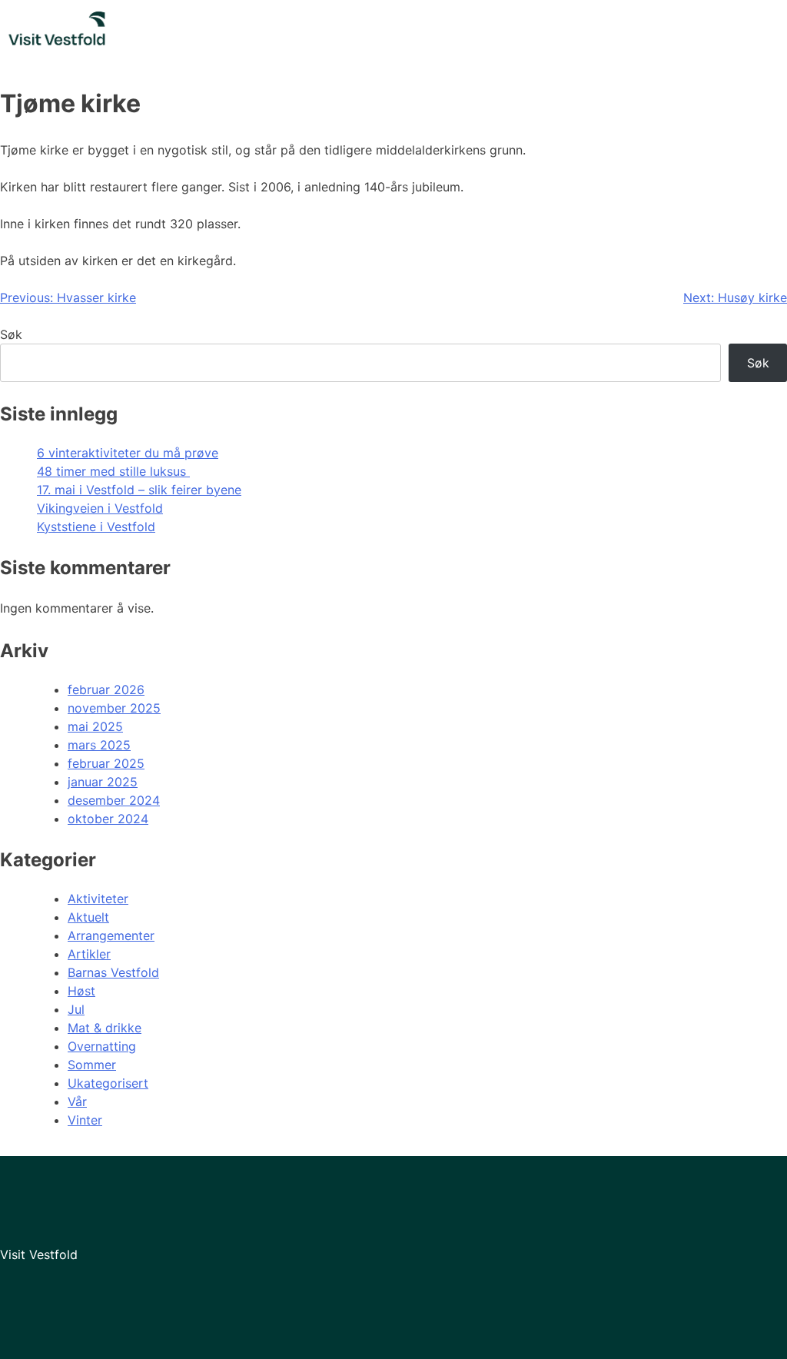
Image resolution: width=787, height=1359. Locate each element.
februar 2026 (106, 689)
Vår (77, 1101)
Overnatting (102, 1046)
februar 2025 (106, 763)
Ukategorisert (108, 1083)
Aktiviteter (98, 898)
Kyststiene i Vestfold (96, 526)
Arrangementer (111, 935)
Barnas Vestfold (113, 972)
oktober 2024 (108, 818)
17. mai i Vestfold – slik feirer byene (139, 489)
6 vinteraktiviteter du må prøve (127, 452)
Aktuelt (88, 917)
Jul (76, 1009)
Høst (81, 990)
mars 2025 (99, 745)
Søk (11, 334)
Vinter (85, 1120)
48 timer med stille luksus (113, 471)
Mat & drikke (104, 1027)
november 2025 (114, 708)
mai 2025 (95, 726)
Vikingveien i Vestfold (100, 508)
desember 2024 (114, 800)
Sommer (92, 1064)
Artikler (89, 954)
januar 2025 (103, 781)
